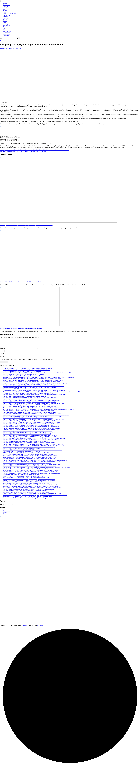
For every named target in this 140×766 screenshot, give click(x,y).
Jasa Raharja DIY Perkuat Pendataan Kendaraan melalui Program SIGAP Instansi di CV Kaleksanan (30, 432)
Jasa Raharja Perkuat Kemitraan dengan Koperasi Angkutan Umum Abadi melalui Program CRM (29, 458)
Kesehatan (6, 18)
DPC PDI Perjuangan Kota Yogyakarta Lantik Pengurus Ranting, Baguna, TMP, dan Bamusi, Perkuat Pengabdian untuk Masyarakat (38, 409)
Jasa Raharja (6, 15)
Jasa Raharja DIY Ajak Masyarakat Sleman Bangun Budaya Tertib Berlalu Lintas (24, 396)
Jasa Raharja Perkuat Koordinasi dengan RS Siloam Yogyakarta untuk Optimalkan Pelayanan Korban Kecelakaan (34, 438)
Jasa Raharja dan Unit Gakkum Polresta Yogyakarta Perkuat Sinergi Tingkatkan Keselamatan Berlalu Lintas (32, 461)
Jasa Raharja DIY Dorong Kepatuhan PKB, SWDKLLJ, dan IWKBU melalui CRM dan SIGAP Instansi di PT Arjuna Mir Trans (36, 415)
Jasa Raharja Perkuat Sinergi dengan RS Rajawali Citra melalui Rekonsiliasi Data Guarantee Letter (30, 471)
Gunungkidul (6, 34)
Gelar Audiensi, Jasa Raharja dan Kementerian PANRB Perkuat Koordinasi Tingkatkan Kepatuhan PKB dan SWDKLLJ (34, 390)
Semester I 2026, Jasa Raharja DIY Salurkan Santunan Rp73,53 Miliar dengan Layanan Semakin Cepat (31, 429)
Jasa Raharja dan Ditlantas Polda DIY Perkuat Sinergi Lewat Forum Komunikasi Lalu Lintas (27, 418)
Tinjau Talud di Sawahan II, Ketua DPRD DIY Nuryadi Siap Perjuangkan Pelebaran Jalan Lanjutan (29, 412)
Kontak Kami (6, 6)
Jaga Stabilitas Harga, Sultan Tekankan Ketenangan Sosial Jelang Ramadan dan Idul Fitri (21, 328)
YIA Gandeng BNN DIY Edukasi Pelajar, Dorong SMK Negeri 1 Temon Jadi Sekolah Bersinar (28, 393)
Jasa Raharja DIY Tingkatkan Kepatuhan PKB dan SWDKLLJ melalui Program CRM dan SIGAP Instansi (31, 423)
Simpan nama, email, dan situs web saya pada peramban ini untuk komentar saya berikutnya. (27, 359)
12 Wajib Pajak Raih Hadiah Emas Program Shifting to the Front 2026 (22, 371)
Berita (4, 9)
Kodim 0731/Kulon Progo (9, 13)
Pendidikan (6, 10)
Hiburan (5, 19)
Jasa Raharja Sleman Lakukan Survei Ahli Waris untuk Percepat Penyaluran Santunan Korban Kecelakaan (31, 426)
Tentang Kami (6, 5)
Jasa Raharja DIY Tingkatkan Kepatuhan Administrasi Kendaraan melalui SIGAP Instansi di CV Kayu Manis (32, 413)
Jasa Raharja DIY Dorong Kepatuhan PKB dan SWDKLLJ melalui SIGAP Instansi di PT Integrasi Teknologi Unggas (34, 445)
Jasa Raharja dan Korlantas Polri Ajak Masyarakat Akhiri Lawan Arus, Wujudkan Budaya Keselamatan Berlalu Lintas (34, 394)
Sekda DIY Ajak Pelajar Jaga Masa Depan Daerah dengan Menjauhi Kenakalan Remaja (26, 476)
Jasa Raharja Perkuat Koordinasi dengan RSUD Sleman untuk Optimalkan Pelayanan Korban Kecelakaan (31, 485)
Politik (4, 22)
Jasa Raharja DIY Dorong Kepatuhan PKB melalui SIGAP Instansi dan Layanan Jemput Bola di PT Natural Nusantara (34, 403)
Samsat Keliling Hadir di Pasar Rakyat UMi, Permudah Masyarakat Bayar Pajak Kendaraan (27, 496)
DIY (4, 29)
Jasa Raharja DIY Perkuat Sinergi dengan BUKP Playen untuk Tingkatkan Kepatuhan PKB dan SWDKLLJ (31, 422)
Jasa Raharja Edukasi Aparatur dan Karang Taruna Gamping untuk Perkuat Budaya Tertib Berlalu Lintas (31, 473)
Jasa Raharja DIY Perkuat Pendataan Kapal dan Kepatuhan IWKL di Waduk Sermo (25, 399)
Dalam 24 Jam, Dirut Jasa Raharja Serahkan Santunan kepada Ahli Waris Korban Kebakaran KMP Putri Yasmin (33, 380)
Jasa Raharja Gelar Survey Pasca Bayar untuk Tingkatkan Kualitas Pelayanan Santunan (26, 469)
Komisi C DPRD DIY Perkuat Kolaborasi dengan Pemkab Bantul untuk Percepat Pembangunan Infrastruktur (32, 493)
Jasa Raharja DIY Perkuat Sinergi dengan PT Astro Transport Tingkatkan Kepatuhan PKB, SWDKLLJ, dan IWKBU (33, 419)
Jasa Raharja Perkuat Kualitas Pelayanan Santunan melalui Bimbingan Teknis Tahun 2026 (27, 490)
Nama (2, 351)
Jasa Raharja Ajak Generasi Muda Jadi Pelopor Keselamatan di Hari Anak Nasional (25, 441)
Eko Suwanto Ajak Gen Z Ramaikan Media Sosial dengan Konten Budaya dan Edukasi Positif (28, 492)
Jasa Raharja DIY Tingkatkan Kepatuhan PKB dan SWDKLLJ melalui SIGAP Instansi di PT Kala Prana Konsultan (33, 444)
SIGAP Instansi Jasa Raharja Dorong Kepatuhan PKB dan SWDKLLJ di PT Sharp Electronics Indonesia (30, 470)
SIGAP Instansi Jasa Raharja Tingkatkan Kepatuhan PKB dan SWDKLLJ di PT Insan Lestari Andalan (30, 455)
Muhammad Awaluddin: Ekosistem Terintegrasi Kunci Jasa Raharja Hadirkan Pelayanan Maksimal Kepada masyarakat (35, 383)
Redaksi (5, 3)
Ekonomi (5, 16)
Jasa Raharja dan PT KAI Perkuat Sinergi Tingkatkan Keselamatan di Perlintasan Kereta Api (28, 425)
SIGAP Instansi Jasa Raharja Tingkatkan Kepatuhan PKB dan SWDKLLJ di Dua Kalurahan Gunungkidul (30, 457)
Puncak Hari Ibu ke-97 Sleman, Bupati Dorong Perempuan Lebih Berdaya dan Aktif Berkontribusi (22, 281)
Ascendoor (26, 625)
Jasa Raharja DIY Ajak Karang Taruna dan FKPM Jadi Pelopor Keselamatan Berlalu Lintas (27, 431)
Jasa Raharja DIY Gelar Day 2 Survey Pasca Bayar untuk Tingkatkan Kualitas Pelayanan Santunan (29, 466)
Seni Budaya (6, 25)
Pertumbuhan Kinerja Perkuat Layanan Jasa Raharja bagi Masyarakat (22, 451)
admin (1, 48)
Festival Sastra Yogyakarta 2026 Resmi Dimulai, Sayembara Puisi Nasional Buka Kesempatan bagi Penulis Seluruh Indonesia (37, 467)
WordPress (40, 625)
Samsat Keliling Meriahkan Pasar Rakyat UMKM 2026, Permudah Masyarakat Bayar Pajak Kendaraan (30, 486)
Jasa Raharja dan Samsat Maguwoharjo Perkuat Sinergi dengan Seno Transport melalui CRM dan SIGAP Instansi (26, 225)
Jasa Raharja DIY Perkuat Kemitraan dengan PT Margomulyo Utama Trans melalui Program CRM (29, 402)
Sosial (4, 26)
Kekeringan (6, 35)
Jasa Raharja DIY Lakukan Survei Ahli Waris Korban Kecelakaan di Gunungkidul (24, 448)
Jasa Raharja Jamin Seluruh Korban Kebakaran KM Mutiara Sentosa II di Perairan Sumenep (27, 389)
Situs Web (2, 356)
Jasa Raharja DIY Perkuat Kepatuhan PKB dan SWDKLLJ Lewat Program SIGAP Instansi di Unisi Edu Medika (32, 450)
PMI (4, 28)
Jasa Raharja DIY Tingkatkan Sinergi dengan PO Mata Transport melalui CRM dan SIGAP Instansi (29, 397)
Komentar (3, 348)
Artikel (5, 8)
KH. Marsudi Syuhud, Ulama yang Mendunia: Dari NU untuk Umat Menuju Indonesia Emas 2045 (29, 368)
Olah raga (5, 21)
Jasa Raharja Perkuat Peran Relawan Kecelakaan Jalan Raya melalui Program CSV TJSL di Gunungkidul (31, 464)
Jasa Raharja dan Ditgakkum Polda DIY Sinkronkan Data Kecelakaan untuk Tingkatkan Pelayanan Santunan (32, 416)
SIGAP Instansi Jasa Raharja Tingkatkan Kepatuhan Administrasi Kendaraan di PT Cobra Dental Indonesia (32, 487)
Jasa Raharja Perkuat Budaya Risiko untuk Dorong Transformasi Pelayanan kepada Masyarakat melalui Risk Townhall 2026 (37, 373)
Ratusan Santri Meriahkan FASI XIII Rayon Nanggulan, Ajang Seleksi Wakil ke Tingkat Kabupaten (29, 480)
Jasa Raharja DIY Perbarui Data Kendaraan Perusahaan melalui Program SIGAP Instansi (27, 434)
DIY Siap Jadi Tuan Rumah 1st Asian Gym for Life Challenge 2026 (21, 474)
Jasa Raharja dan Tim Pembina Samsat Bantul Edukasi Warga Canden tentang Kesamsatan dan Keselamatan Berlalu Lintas (36, 498)
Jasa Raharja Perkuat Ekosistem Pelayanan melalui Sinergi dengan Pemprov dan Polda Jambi (28, 410)
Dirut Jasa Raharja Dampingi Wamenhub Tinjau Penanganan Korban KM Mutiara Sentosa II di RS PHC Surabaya (33, 386)
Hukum (5, 12)
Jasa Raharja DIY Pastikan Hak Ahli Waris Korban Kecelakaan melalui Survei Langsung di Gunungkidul (31, 400)
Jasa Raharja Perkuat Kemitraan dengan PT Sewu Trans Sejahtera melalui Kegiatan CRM (27, 463)
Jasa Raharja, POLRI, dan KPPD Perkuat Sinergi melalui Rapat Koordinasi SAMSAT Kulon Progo (29, 447)
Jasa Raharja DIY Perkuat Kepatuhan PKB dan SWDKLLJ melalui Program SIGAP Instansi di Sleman (30, 435)
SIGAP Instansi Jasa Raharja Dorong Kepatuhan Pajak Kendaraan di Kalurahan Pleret (26, 483)
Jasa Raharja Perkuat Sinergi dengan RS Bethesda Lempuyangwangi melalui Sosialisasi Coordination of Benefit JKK (35, 495)
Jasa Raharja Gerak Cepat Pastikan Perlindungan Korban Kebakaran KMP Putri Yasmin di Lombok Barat (31, 381)
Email (2, 353)
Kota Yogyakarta (7, 31)
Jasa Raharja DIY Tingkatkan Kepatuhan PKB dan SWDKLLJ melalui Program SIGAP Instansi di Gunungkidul (32, 437)
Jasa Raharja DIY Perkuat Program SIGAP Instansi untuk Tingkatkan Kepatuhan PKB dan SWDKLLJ (30, 421)
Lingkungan (6, 24)
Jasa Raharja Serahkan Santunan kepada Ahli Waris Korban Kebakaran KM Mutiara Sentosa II (28, 384)
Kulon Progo (6, 32)
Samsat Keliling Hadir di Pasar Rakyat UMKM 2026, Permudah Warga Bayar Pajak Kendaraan (28, 482)
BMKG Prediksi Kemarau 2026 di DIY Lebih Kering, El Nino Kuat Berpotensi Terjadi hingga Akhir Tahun (31, 453)
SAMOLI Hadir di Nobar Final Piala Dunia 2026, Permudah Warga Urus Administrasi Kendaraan (29, 479)
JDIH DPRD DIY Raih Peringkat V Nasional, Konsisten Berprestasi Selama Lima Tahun (26, 370)
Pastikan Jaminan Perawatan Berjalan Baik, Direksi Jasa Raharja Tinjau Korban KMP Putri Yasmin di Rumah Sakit (34, 378)
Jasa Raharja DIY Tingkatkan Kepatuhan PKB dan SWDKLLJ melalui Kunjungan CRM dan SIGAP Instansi (31, 439)
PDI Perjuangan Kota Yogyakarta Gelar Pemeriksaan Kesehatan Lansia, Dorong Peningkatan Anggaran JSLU (32, 407)
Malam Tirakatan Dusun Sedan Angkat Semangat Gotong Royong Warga (23, 375)
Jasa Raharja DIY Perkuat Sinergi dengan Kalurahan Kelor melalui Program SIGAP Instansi (27, 405)
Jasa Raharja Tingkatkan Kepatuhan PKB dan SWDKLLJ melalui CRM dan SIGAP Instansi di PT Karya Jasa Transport (35, 460)
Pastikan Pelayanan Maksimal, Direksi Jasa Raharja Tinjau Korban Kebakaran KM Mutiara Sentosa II (30, 387)
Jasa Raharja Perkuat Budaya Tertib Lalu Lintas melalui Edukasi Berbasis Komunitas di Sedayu (29, 442)
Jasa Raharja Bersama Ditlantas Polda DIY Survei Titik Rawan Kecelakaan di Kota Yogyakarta (28, 454)
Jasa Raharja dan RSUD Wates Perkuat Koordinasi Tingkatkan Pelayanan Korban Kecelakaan (28, 489)
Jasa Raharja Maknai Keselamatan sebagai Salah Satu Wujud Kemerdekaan (23, 374)
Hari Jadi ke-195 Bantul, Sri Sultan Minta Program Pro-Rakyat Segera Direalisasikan (26, 477)
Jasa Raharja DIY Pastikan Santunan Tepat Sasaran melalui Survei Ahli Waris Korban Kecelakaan (29, 406)
